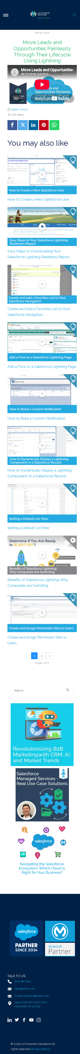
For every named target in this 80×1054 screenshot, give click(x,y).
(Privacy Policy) (40, 1049)
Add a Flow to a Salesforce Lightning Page (41, 366)
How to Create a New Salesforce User (38, 199)
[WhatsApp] (54, 125)
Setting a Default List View (28, 528)
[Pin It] (44, 125)
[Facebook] (12, 125)
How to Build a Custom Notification (36, 418)
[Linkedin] (33, 125)
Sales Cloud (19, 109)
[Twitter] (23, 125)
